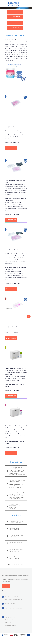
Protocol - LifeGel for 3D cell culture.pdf (16, 550)
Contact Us (6, 586)
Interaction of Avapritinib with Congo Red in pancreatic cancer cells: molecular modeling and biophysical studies (16, 495)
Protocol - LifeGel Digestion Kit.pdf (14, 529)
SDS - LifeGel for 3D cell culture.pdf (16, 536)
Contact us (29, 316)
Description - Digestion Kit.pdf (16, 543)
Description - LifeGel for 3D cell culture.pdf (16, 521)
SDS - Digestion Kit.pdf (17, 564)
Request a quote (11, 148)
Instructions (14, 23)
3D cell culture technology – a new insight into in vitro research (15, 506)
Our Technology (15, 16)
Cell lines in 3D (15, 27)
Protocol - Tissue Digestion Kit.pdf (14, 557)
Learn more (15, 12)
